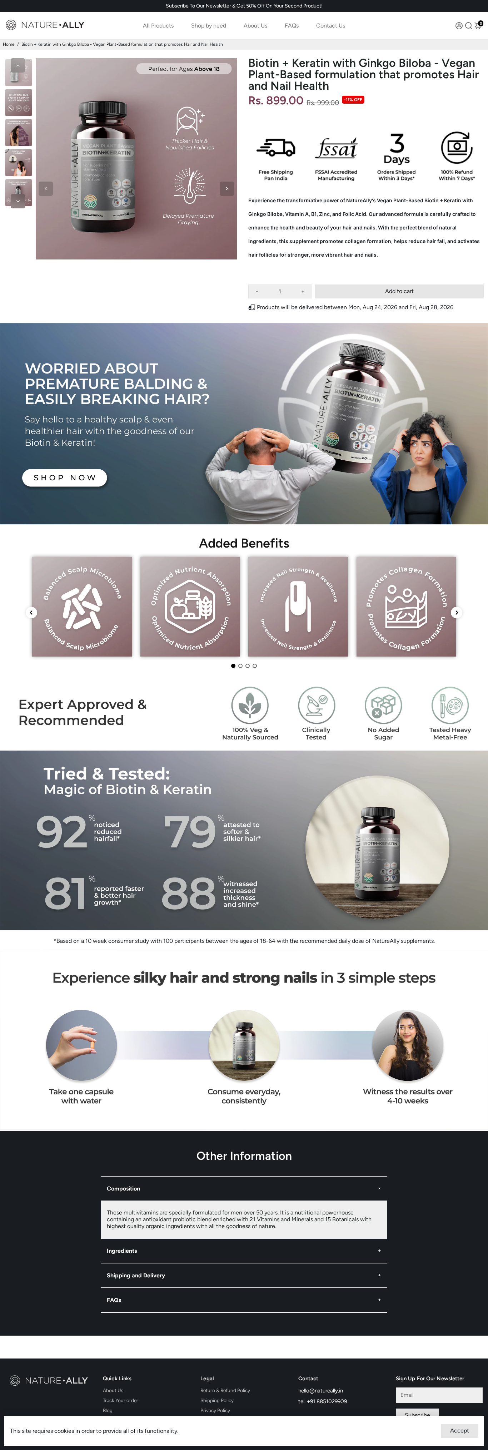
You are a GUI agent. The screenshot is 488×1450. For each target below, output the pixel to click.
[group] (82, 607)
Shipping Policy (217, 1400)
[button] (233, 666)
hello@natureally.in (320, 1390)
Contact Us (330, 25)
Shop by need (208, 25)
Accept (459, 1430)
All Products (158, 25)
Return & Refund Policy (225, 1390)
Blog (108, 1410)
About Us (255, 25)
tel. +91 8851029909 (322, 1401)
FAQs (292, 25)
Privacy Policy (215, 1410)
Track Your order (120, 1400)
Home (9, 44)
